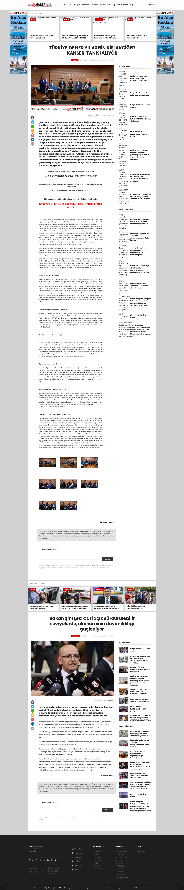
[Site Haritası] (52, 860)
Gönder (108, 559)
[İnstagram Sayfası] (37, 860)
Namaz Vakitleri (121, 857)
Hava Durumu (121, 852)
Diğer (132, 5)
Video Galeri (79, 853)
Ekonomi (94, 5)
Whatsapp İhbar (53, 871)
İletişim (77, 869)
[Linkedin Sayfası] (45, 860)
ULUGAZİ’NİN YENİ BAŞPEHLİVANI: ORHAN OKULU (138, 134)
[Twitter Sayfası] (33, 860)
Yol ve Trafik (120, 854)
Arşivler (77, 861)
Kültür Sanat (122, 5)
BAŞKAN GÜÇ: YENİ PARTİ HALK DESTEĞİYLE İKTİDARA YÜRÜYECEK (140, 119)
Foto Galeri (79, 849)
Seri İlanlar (119, 872)
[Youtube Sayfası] (41, 860)
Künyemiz (78, 865)
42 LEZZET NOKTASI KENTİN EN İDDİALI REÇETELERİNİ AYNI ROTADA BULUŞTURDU (140, 196)
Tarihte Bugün (121, 866)
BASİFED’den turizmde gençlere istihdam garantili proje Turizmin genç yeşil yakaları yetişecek (139, 154)
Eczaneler (119, 860)
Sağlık (77, 5)
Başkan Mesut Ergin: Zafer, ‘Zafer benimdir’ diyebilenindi (139, 285)
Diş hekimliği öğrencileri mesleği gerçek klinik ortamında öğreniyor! (139, 221)
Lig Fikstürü (119, 863)
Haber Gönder (52, 874)
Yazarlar (77, 857)
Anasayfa (33, 13)
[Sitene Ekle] (56, 860)
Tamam (147, 888)
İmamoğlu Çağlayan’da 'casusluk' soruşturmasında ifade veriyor (139, 236)
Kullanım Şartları (53, 868)
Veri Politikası (33, 874)
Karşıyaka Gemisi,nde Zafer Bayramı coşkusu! (140, 94)
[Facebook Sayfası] (30, 860)
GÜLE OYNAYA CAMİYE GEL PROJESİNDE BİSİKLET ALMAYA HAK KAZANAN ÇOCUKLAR (140, 177)
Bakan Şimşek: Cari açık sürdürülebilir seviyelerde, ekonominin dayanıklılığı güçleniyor (140, 269)
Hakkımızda (33, 868)
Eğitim (103, 5)
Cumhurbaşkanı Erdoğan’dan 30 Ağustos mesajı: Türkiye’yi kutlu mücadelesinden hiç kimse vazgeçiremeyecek (140, 329)
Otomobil (68, 5)
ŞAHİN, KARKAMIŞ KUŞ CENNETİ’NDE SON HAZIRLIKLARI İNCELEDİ (138, 78)
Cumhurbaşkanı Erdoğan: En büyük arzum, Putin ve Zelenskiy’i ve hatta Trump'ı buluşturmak (140, 302)
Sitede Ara (141, 852)
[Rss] (48, 860)
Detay (138, 888)
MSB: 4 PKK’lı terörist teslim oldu (138, 316)
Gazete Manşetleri (122, 877)
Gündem (85, 5)
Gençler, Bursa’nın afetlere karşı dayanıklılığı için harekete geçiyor (137, 251)
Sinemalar (119, 869)
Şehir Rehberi (120, 875)
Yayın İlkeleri (33, 871)
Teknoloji (111, 5)
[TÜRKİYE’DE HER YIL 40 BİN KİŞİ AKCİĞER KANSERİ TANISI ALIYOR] (72, 88)
